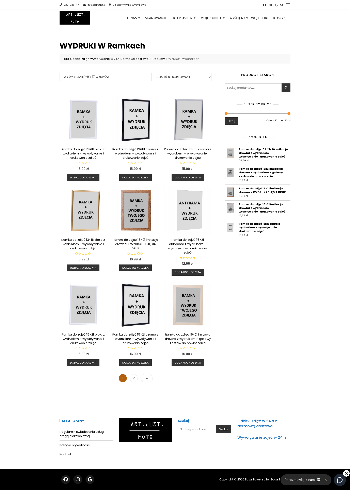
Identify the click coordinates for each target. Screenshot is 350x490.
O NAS (132, 18)
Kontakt (65, 454)
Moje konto (211, 18)
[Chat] (340, 480)
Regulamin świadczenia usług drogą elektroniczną (82, 434)
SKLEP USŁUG (182, 18)
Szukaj (286, 87)
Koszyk (279, 18)
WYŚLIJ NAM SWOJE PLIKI (248, 18)
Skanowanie (156, 18)
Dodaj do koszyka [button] (83, 177)
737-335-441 (71, 5)
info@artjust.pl (96, 5)
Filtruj (231, 121)
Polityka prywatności (75, 445)
